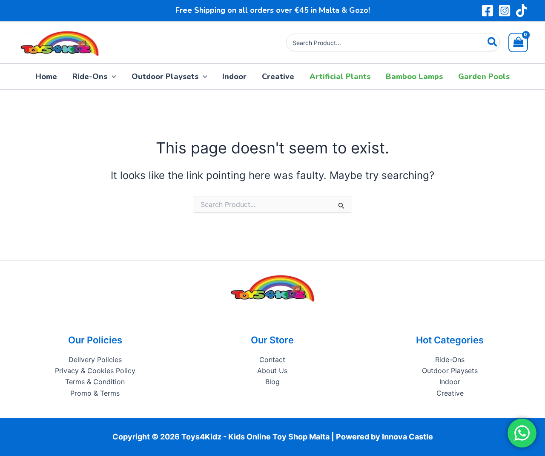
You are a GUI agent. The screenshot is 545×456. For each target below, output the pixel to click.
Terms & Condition (95, 381)
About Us (272, 370)
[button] (111, 76)
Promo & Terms (95, 393)
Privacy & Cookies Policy (95, 370)
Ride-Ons (450, 359)
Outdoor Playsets (450, 370)
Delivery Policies (95, 359)
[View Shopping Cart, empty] (518, 42)
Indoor (449, 381)
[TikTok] (521, 10)
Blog (272, 381)
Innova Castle (407, 436)
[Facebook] (487, 10)
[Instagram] (504, 10)
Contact (272, 359)
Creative (450, 393)
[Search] (493, 42)
